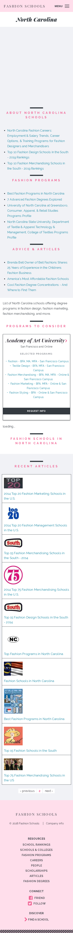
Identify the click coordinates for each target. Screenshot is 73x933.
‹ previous (27, 791)
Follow (39, 903)
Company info (55, 823)
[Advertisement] (36, 67)
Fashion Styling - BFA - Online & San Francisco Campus (38, 395)
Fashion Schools (24, 6)
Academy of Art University (35, 340)
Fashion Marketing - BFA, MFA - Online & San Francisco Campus (38, 386)
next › (49, 791)
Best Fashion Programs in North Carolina (35, 193)
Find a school (38, 919)
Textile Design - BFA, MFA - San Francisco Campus (38, 368)
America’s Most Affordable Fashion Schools (38, 279)
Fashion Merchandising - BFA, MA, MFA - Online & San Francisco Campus (38, 377)
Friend (39, 897)
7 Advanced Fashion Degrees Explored (34, 199)
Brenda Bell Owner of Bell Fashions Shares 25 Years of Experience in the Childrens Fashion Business (37, 268)
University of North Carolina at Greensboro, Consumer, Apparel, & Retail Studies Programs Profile (37, 211)
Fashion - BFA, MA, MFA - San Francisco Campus (38, 361)
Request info (36, 411)
